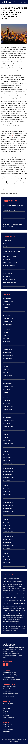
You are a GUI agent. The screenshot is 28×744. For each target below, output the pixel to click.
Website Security (9, 279)
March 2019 (7, 440)
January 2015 (7, 500)
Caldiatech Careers (8, 706)
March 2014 (7, 528)
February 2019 (8, 443)
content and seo (17, 581)
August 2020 (7, 423)
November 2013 (8, 539)
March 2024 (7, 315)
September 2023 (8, 327)
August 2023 (7, 329)
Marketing (6, 259)
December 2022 (8, 352)
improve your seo (15, 590)
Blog (4, 243)
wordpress (5, 630)
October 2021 (7, 383)
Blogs (3, 193)
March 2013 (7, 562)
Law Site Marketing (8, 727)
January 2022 (7, 375)
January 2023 (7, 349)
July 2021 (6, 392)
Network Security (9, 265)
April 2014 (6, 525)
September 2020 (8, 420)
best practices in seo (8, 578)
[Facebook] (4, 664)
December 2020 (8, 412)
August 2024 (7, 304)
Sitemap (16, 741)
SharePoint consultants (10, 611)
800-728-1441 (15, 647)
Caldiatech (8, 581)
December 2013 (8, 536)
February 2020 (8, 426)
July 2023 (6, 332)
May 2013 (6, 556)
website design (13, 628)
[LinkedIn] (7, 664)
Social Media (7, 273)
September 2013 (8, 545)
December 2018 (8, 446)
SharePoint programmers (9, 615)
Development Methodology (10, 675)
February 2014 (8, 531)
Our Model (6, 715)
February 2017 (8, 463)
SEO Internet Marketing (11, 268)
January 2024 (7, 321)
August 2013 (7, 548)
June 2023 (6, 335)
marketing (11, 595)
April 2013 (6, 559)
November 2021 (8, 381)
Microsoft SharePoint (17, 595)
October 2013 (7, 542)
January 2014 (7, 534)
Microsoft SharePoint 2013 (12, 597)
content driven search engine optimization (12, 584)
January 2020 (7, 429)
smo (4, 617)
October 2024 (7, 298)
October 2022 (7, 358)
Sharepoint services (19, 615)
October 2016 (7, 474)
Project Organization (8, 677)
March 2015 (7, 494)
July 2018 (6, 449)
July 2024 (6, 307)
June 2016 (6, 485)
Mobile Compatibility (10, 262)
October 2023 (7, 324)
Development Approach (9, 672)
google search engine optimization (18, 588)
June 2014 (6, 519)
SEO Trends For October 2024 (13, 205)
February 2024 (8, 318)
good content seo (15, 586)
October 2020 (7, 417)
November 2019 (8, 431)
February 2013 (8, 565)
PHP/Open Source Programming (11, 679)
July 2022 (6, 366)
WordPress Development (11, 285)
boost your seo (16, 578)
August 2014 (7, 514)
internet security (13, 593)
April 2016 (6, 491)
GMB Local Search (9, 256)
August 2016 (7, 480)
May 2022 (6, 372)
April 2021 (6, 400)
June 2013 (6, 553)
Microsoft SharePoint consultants (10, 187)
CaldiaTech (23, 187)
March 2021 (7, 403)
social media (14, 617)
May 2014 (6, 522)
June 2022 (6, 369)
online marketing (15, 600)
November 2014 (8, 505)
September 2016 (8, 477)
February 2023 (8, 346)
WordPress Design (9, 282)
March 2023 (7, 344)
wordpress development (12, 630)
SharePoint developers (15, 613)
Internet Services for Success (10, 693)
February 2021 (8, 406)
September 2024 (8, 301)
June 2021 (6, 395)
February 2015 (8, 497)
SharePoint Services (11, 193)
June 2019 (6, 434)
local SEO (6, 595)
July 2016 (6, 482)
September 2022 (8, 361)
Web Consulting (7, 689)
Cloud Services (8, 249)
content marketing (7, 586)
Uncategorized (8, 276)
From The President (8, 717)
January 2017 (7, 466)
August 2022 (7, 363)
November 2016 (8, 471)
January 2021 (7, 409)
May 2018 (6, 454)
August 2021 (7, 389)
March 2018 (7, 457)
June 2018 (6, 451)
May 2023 (6, 338)
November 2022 (8, 355)
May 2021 (6, 397)
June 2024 (6, 310)
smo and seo (7, 617)
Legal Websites (7, 691)
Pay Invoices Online (8, 703)
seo (14, 606)
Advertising (7, 240)
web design (8, 628)
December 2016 (8, 468)
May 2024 (6, 312)
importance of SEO (7, 590)
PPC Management (8, 724)
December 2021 (8, 378)
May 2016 (6, 488)
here (13, 135)
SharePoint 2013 (22, 608)
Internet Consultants (8, 696)
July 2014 (6, 517)
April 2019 (6, 437)
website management (20, 628)
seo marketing (14, 608)
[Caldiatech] (8, 2)
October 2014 (7, 508)
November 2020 (8, 414)
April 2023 (6, 341)
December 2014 (8, 502)
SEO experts (18, 606)
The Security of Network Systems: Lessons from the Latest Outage (12, 215)
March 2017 (7, 460)
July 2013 (6, 551)
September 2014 (8, 511)
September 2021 (8, 386)
